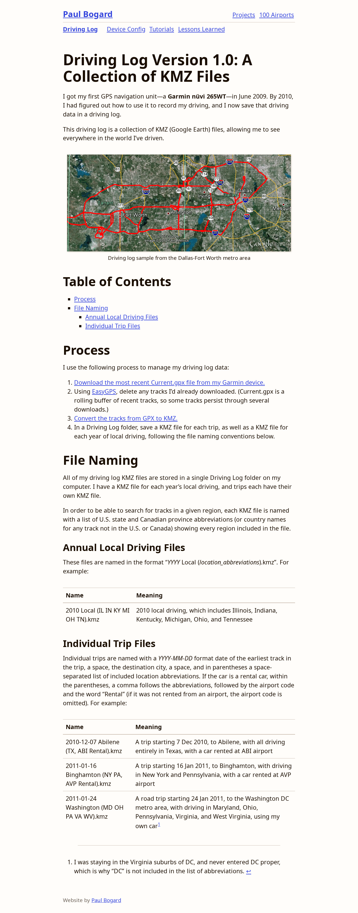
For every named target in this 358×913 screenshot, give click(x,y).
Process (85, 299)
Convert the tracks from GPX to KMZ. (126, 418)
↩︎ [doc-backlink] (248, 871)
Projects (243, 15)
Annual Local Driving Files (121, 317)
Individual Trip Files (112, 326)
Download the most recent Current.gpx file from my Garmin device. (169, 382)
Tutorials (161, 29)
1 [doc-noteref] (159, 824)
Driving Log (80, 29)
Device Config (126, 29)
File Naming (91, 308)
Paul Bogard (88, 14)
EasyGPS (104, 391)
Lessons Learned (201, 29)
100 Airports (276, 15)
